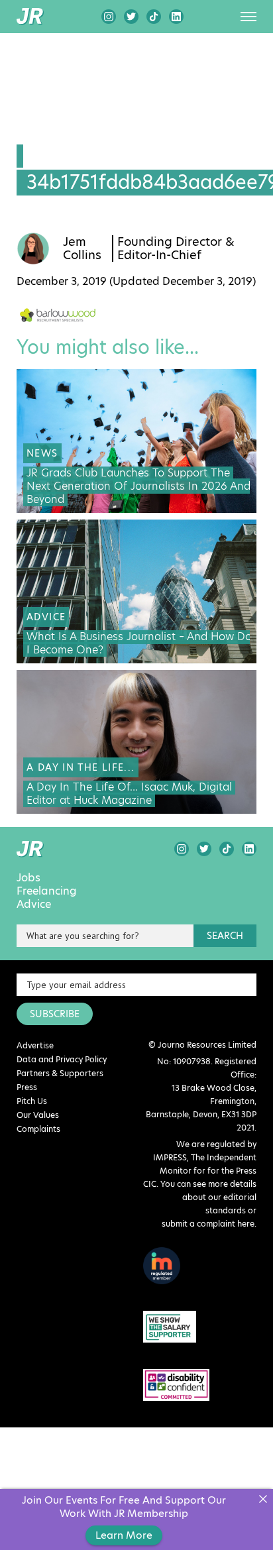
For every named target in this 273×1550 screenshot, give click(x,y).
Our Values (38, 1115)
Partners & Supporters (60, 1073)
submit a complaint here (208, 1223)
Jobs (28, 878)
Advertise (35, 1045)
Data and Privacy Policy (62, 1059)
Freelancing (47, 891)
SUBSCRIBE (55, 1014)
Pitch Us (32, 1101)
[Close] (262, 1499)
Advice (34, 904)
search (225, 935)
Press (27, 1087)
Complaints (38, 1129)
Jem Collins (82, 248)
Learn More (123, 1535)
